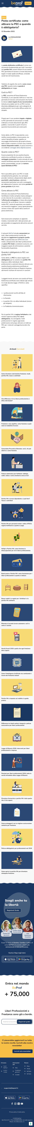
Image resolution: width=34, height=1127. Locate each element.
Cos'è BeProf (5, 1067)
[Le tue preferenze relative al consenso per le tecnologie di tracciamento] (30, 1123)
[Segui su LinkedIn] (19, 1104)
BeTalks (29, 1071)
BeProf (11, 233)
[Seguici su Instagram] (15, 1104)
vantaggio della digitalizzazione (20, 148)
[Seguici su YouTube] (22, 1104)
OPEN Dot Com (23, 240)
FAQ (16, 1068)
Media (28, 1069)
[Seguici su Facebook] (12, 1104)
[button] (2, 3)
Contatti (17, 1075)
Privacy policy (13, 1112)
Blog (28, 1066)
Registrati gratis (24, 1022)
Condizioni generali (18, 1071)
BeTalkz (29, 1074)
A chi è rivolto (5, 1071)
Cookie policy (21, 1112)
